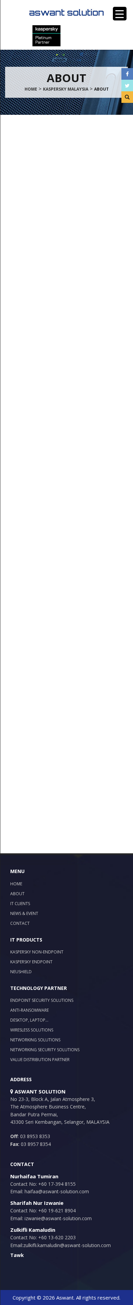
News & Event (24, 913)
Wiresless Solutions (31, 1030)
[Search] (127, 97)
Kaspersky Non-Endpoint (36, 952)
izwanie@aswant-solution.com (57, 1218)
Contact (20, 923)
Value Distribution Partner (40, 1059)
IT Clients (20, 903)
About (17, 894)
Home (16, 884)
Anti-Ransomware (29, 1010)
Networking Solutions (35, 1040)
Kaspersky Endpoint (31, 962)
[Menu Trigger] (120, 13)
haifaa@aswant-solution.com (56, 1191)
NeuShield (21, 972)
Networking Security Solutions (44, 1050)
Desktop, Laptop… (29, 1020)
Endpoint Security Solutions (41, 1000)
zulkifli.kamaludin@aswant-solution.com (67, 1245)
